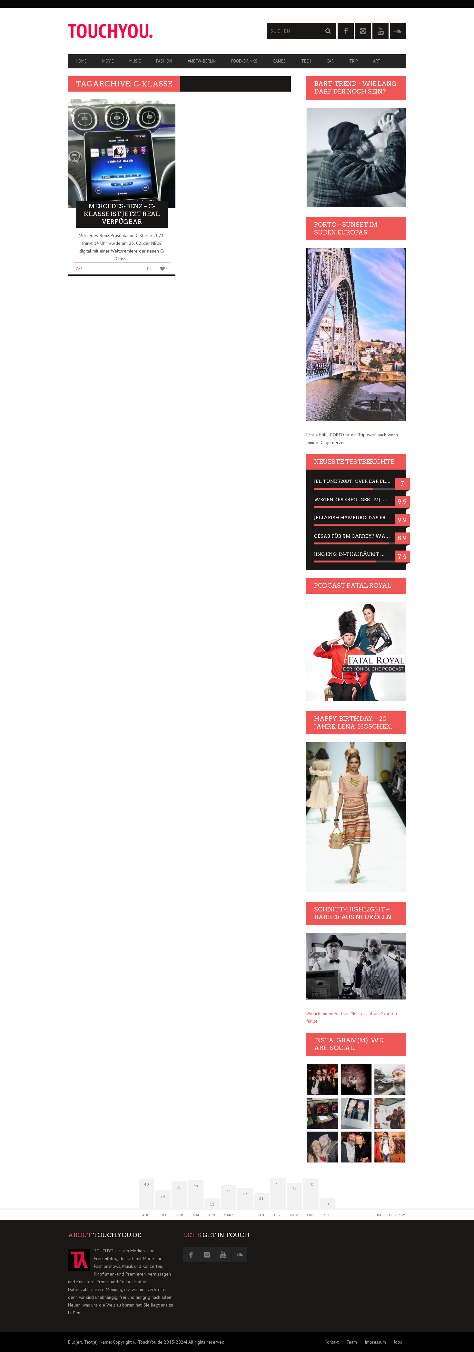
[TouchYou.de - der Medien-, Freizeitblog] (152, 31)
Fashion (164, 61)
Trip (353, 61)
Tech (306, 61)
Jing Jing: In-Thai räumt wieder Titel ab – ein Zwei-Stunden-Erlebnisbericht (356, 554)
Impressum (375, 1342)
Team (351, 1342)
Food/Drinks (244, 61)
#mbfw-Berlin (202, 61)
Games (279, 61)
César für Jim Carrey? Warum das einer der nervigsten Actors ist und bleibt (356, 536)
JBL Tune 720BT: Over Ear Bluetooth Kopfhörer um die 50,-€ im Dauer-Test (356, 481)
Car (330, 61)
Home (81, 61)
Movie (108, 61)
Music (135, 61)
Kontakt (332, 1342)
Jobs (398, 1342)
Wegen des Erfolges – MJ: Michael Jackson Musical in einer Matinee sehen (356, 499)
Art (376, 61)
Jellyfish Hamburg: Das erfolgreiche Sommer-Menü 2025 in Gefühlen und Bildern (356, 517)
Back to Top (388, 1214)
